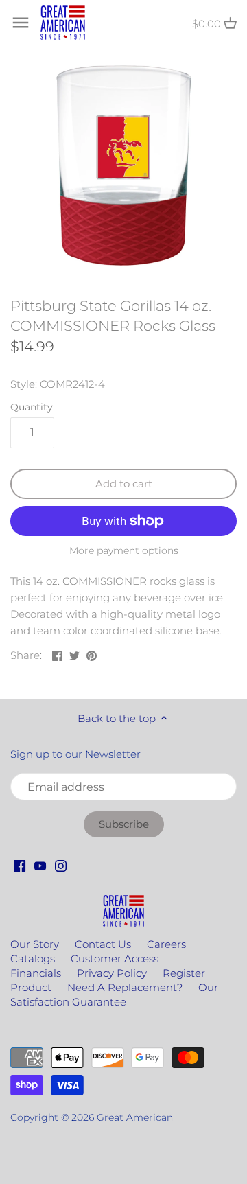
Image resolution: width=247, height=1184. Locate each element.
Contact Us (103, 944)
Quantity (31, 407)
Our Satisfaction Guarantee (114, 994)
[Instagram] (61, 864)
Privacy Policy (112, 972)
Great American (135, 1117)
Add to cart (123, 483)
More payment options (123, 551)
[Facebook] (19, 864)
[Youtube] (40, 864)
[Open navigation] (20, 22)
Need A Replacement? (125, 987)
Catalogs (32, 958)
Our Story (34, 944)
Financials (35, 972)
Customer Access (114, 958)
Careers (166, 944)
